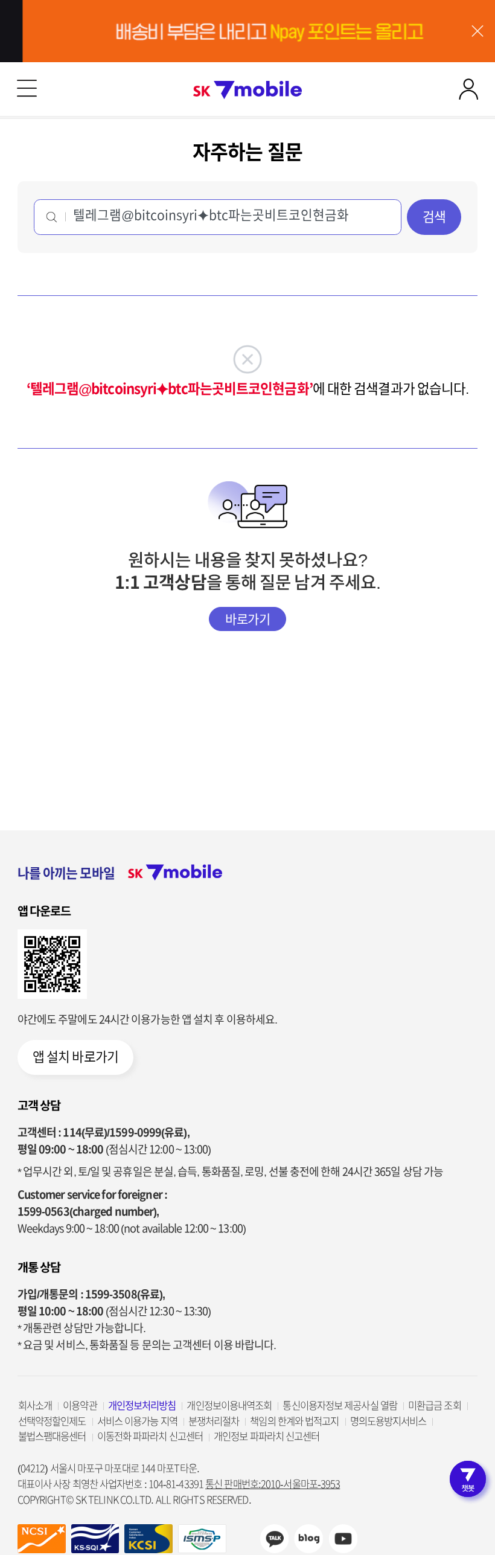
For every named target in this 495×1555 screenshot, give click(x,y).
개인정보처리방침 (142, 1405)
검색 (434, 216)
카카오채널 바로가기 (274, 1538)
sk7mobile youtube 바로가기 (342, 1538)
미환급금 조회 (434, 1405)
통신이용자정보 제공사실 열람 (340, 1405)
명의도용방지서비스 (388, 1421)
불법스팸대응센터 (52, 1436)
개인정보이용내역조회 (229, 1405)
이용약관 (80, 1405)
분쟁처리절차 (214, 1421)
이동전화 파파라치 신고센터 (150, 1436)
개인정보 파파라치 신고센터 (266, 1436)
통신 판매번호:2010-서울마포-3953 (272, 1484)
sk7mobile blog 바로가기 (308, 1538)
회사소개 (35, 1405)
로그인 (468, 89)
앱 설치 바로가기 (75, 1056)
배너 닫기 (477, 31)
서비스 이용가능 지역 (137, 1421)
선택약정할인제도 (52, 1421)
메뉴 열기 (27, 89)
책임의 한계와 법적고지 (294, 1421)
